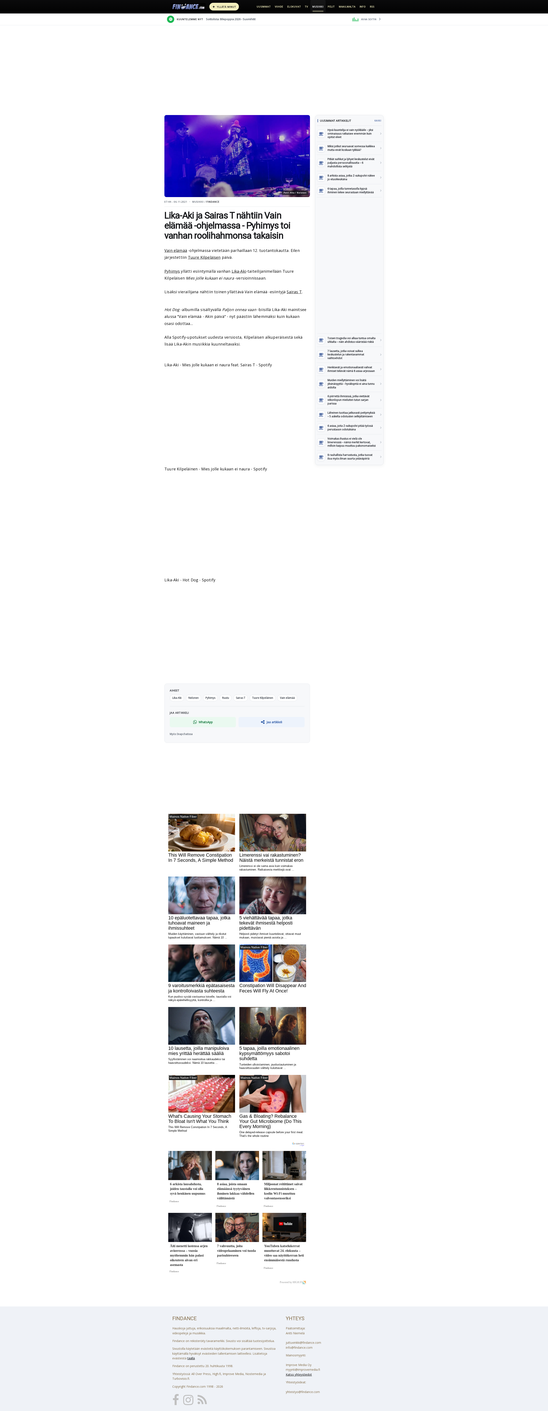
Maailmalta (347, 6)
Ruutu (225, 698)
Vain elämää (175, 250)
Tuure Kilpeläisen (204, 257)
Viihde (279, 6)
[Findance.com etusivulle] (189, 6)
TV (306, 6)
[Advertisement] (349, 265)
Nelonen (193, 698)
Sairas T (294, 291)
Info (363, 6)
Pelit (331, 6)
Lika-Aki (239, 271)
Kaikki (377, 120)
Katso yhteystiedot (299, 1374)
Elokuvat (294, 6)
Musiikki (318, 6)
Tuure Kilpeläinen (262, 698)
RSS (372, 6)
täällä (191, 1358)
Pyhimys (172, 271)
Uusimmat (264, 6)
